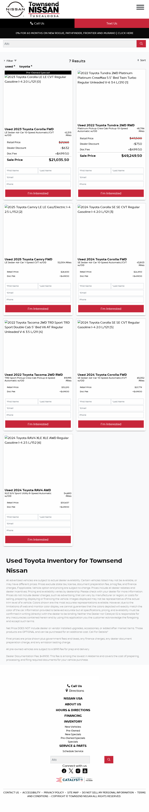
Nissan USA (73, 698)
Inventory (73, 721)
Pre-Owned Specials (73, 738)
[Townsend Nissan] (33, 9)
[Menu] (140, 8)
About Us (73, 704)
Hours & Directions (73, 710)
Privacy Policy (54, 792)
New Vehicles (73, 726)
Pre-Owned (73, 730)
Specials (73, 741)
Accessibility (32, 792)
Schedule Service (73, 751)
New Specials (73, 734)
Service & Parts (73, 746)
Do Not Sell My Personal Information (108, 792)
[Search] (141, 43)
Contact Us (11, 792)
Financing (73, 716)
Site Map (73, 792)
